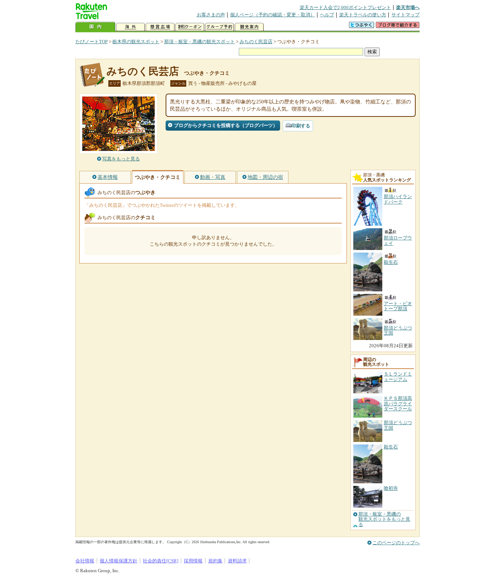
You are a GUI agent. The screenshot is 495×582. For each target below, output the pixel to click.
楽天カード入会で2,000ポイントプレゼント (345, 7)
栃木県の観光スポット (135, 41)
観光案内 (249, 27)
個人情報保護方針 (118, 560)
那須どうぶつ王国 (398, 425)
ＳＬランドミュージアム (398, 376)
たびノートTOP (91, 41)
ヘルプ (327, 14)
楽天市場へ (408, 7)
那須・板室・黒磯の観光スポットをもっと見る (384, 519)
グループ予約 (219, 27)
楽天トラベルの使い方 (362, 14)
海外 (130, 27)
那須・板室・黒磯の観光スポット (199, 41)
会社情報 (84, 560)
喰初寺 (391, 488)
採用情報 (193, 560)
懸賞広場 (160, 27)
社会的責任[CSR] (160, 560)
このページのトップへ (396, 542)
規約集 (215, 560)
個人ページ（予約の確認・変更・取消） (272, 14)
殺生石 (391, 447)
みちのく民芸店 (256, 41)
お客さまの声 (211, 14)
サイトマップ (405, 14)
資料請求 (237, 560)
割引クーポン (189, 27)
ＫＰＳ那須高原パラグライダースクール (398, 403)
